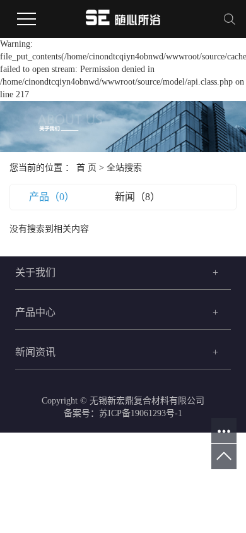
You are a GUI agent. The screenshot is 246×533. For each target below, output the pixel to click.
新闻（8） (137, 196)
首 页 (86, 167)
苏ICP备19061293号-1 (140, 413)
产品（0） (51, 196)
